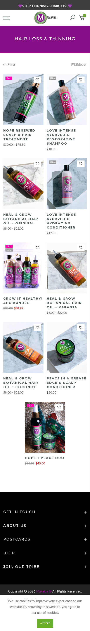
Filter (11, 64)
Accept (45, 623)
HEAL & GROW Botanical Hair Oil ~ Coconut (20, 382)
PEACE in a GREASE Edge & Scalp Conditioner (67, 382)
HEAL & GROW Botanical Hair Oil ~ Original (20, 219)
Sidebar (81, 64)
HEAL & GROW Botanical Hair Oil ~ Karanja (64, 303)
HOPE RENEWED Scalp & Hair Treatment (19, 135)
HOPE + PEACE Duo (44, 458)
